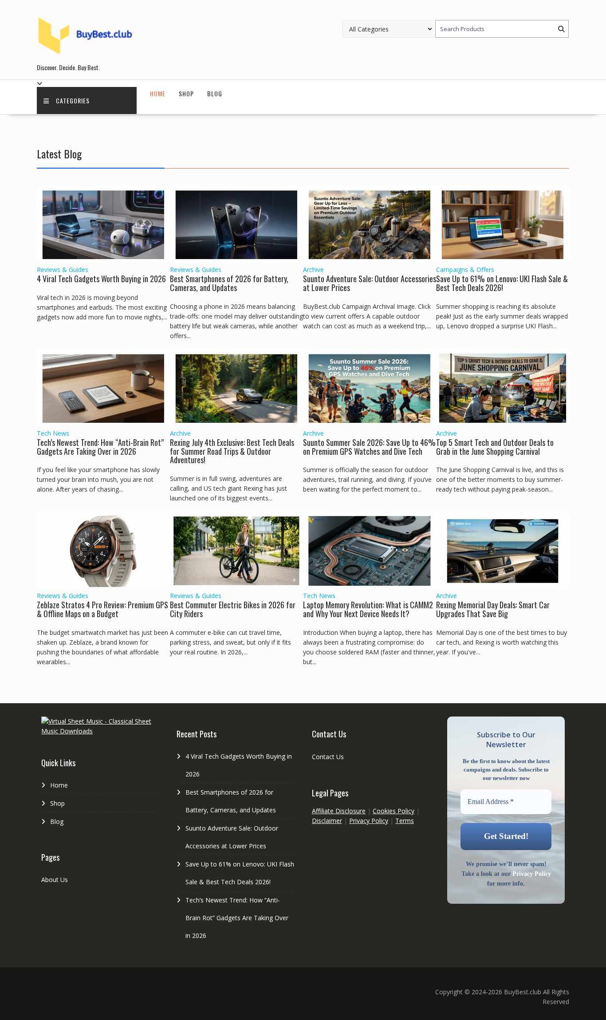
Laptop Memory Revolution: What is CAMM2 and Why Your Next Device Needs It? (368, 609)
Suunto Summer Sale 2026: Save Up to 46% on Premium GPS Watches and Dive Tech (369, 447)
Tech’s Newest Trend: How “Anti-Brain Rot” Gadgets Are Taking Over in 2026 (100, 447)
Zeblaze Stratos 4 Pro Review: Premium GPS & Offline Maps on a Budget (102, 609)
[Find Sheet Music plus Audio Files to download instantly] (100, 731)
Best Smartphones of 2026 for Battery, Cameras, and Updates (229, 283)
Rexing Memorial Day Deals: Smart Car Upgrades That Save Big (493, 609)
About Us (54, 879)
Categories (73, 100)
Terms (404, 820)
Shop (186, 93)
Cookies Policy (393, 811)
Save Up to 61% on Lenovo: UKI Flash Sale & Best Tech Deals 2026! (502, 283)
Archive (313, 269)
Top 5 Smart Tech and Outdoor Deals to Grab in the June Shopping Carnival (495, 447)
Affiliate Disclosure (339, 811)
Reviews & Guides (62, 269)
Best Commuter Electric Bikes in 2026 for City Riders (232, 609)
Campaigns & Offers (465, 269)
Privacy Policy (368, 820)
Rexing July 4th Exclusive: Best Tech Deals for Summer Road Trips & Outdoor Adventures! (232, 451)
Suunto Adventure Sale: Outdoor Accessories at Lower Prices (369, 283)
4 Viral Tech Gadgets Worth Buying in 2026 (101, 278)
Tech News (53, 433)
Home (157, 93)
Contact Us (328, 756)
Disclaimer (327, 820)
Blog (214, 93)
